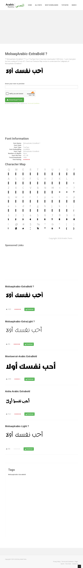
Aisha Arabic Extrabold (17, 391)
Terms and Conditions (33, 103)
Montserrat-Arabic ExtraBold (21, 356)
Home (30, 5)
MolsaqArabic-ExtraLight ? (20, 321)
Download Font (15, 100)
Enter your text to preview (14, 84)
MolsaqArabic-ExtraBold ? (19, 286)
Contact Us (75, 564)
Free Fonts (68, 564)
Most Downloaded (51, 5)
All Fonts (38, 5)
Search (74, 5)
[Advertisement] (41, 26)
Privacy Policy (56, 561)
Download (30, 309)
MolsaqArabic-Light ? (17, 426)
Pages (76, 561)
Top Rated (64, 5)
